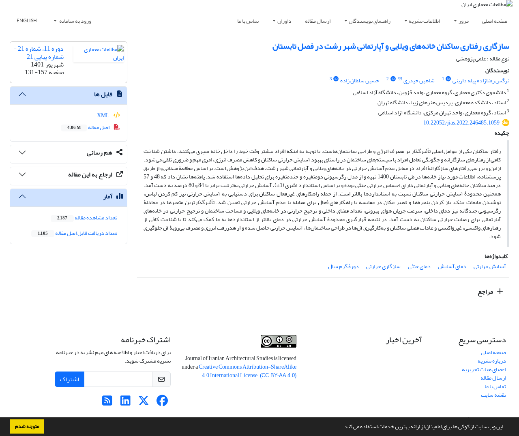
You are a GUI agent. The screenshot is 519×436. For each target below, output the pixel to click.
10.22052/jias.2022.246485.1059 (461, 122)
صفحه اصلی (494, 20)
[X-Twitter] (143, 402)
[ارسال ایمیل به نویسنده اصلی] (399, 79)
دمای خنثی (419, 266)
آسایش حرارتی (490, 266)
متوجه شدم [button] (27, 426)
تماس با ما (248, 20)
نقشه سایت (493, 394)
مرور (464, 20)
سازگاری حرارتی (383, 266)
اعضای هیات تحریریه (484, 369)
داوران (284, 20)
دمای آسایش (452, 266)
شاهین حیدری (419, 80)
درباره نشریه (492, 360)
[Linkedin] (125, 402)
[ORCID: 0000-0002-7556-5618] (448, 79)
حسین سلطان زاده (359, 80)
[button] (340, 427)
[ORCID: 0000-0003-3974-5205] (336, 79)
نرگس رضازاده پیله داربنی (481, 80)
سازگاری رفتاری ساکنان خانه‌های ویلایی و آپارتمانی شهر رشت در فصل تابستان (390, 46)
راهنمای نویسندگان (369, 20)
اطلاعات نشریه (424, 20)
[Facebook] (162, 402)
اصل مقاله (88, 127)
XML (103, 115)
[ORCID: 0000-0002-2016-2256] (393, 79)
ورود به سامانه (74, 20)
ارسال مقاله (317, 20)
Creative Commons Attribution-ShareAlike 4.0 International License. (247, 371)
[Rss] (107, 402)
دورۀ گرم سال (343, 266)
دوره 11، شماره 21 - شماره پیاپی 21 (38, 52)
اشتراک (69, 379)
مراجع (486, 292)
